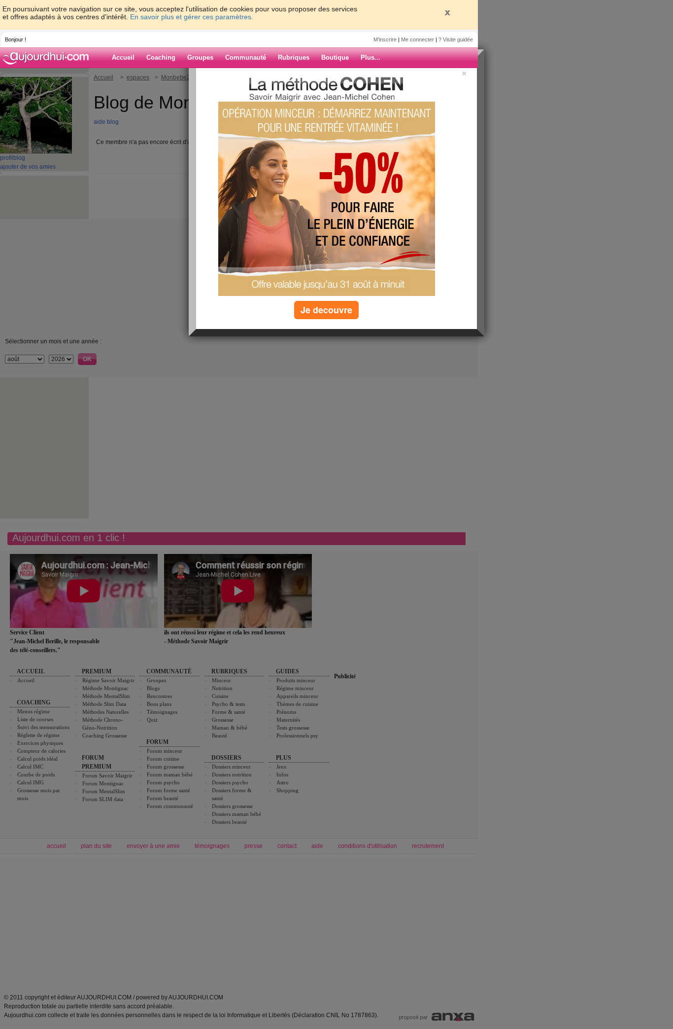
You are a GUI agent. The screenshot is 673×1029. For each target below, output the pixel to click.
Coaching (160, 57)
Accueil (123, 57)
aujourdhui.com (49, 57)
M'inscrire (385, 39)
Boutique (335, 57)
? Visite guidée (455, 39)
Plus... (370, 57)
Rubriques (293, 57)
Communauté (245, 57)
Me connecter (417, 39)
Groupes (200, 57)
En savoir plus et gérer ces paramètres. (191, 17)
